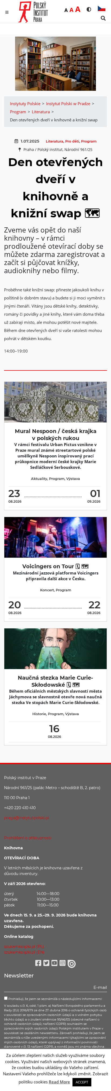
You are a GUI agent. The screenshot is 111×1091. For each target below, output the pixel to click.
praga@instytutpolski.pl (26, 817)
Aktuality (39, 479)
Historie (39, 714)
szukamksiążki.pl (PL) (24, 946)
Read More (59, 1081)
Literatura (54, 141)
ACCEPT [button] (82, 1082)
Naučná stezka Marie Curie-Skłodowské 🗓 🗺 (55, 681)
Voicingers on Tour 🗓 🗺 (55, 566)
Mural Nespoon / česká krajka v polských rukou (55, 434)
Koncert (47, 590)
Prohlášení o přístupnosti (27, 837)
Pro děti (72, 141)
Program (88, 141)
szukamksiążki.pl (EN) (24, 952)
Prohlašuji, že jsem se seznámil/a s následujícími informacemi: (55, 999)
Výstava (73, 479)
